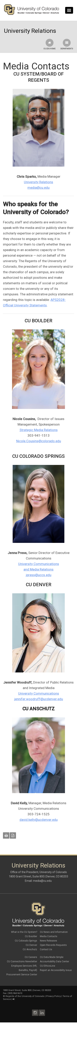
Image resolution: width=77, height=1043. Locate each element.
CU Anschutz (30, 949)
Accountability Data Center (54, 961)
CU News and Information (54, 932)
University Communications (38, 693)
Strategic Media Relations (39, 430)
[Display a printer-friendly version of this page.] (6, 835)
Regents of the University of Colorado (25, 996)
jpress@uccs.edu (38, 575)
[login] (13, 999)
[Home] (31, 14)
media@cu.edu (38, 188)
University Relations (38, 182)
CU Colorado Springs (26, 940)
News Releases (48, 940)
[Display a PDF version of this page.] (13, 835)
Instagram (35, 1013)
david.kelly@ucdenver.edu (39, 820)
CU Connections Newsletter (22, 961)
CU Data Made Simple (51, 957)
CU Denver (31, 945)
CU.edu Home (49, 49)
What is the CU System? (24, 932)
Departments (66, 49)
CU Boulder (31, 936)
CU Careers (31, 957)
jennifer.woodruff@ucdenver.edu (38, 699)
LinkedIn (42, 1013)
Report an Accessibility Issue (56, 970)
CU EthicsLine (47, 965)
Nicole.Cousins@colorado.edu (38, 441)
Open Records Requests (53, 945)
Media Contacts (48, 936)
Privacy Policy (53, 996)
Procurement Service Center (21, 974)
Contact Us (46, 949)
